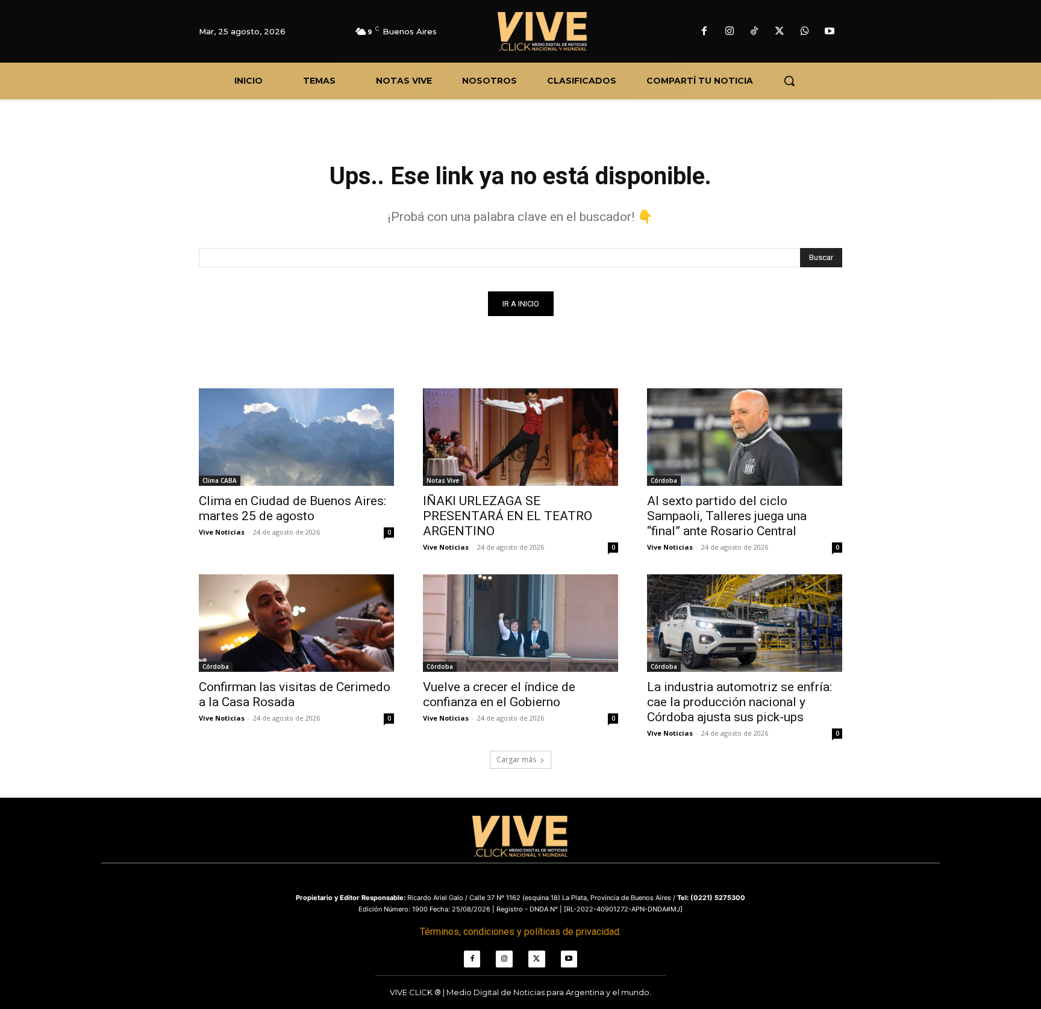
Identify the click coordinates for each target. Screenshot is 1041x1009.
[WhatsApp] (804, 32)
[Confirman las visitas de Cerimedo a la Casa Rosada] (296, 623)
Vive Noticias (222, 531)
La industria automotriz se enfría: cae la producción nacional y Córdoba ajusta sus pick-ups (739, 702)
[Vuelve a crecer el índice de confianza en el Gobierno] (520, 623)
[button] (789, 81)
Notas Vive (443, 480)
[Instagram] (729, 32)
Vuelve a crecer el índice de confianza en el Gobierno (499, 694)
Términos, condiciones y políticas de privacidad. (520, 931)
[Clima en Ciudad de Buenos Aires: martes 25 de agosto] (296, 437)
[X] (779, 32)
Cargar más (516, 759)
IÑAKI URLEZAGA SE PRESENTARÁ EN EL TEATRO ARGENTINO (507, 516)
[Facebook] (704, 32)
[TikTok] (754, 32)
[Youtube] (829, 32)
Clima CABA (219, 480)
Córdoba (664, 480)
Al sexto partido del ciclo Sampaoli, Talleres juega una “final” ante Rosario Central (727, 516)
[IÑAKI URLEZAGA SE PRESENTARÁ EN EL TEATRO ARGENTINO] (520, 437)
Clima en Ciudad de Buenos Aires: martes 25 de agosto (292, 508)
